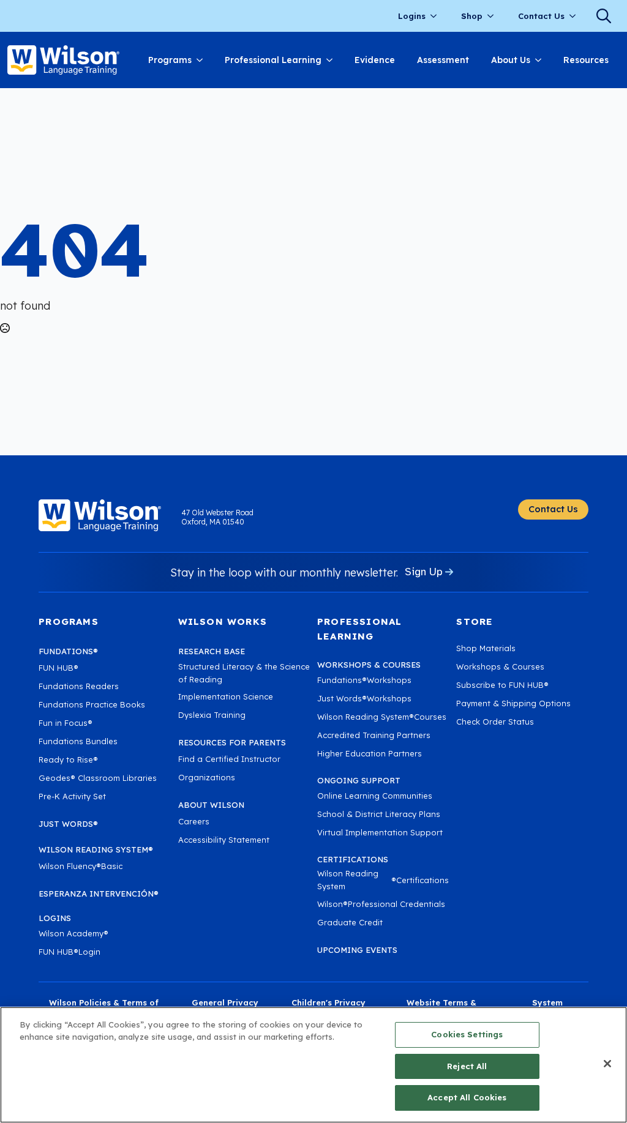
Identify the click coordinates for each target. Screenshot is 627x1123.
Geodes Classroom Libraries (98, 778)
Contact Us (541, 16)
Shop (471, 16)
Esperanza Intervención (99, 893)
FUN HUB (58, 668)
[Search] (604, 16)
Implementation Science (225, 696)
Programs (170, 59)
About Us (510, 59)
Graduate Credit (350, 922)
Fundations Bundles (78, 741)
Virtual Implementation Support (380, 832)
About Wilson (211, 805)
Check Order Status (495, 721)
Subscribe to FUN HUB (502, 685)
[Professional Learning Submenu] (332, 60)
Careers (193, 821)
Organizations (206, 777)
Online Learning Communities (374, 795)
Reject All (467, 1066)
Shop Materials (486, 648)
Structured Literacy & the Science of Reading (244, 673)
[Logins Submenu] (437, 16)
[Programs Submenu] (203, 60)
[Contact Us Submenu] (576, 16)
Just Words (68, 824)
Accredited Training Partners (373, 735)
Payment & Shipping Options (513, 703)
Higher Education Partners (369, 753)
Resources (586, 59)
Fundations (68, 651)
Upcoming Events (357, 950)
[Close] (607, 1063)
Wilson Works (222, 621)
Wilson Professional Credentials (381, 904)
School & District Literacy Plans (378, 814)
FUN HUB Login (69, 952)
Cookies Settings (467, 1034)
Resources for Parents (232, 742)
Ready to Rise (68, 759)
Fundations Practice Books (92, 704)
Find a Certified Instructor (229, 759)
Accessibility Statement (223, 840)
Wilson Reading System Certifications (383, 879)
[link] (63, 59)
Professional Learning (273, 59)
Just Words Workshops (364, 698)
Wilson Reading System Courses (381, 717)
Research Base (211, 651)
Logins (412, 16)
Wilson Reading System (96, 849)
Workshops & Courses (500, 666)
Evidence (375, 59)
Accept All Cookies (466, 1097)
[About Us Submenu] (541, 60)
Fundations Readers (79, 686)
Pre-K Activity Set (72, 796)
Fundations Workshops (364, 680)
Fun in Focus (65, 723)
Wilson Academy (73, 933)
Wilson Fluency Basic (80, 866)
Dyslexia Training (212, 715)
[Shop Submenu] (494, 16)
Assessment (443, 59)
